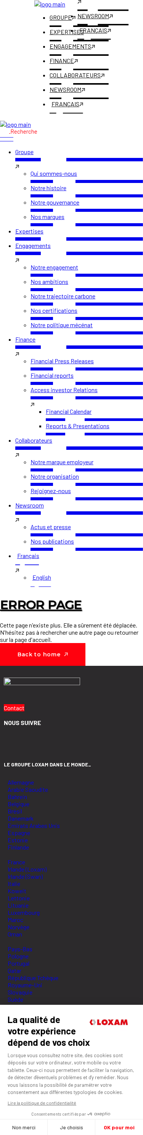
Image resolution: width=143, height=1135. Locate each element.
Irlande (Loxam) (27, 869)
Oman (15, 934)
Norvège (18, 926)
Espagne (19, 832)
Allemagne (21, 782)
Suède (15, 999)
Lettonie (19, 898)
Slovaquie (20, 992)
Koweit (17, 890)
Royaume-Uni (25, 984)
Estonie (18, 839)
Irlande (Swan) (25, 876)
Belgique (18, 803)
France (16, 861)
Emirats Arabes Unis (34, 825)
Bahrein (17, 796)
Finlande (18, 847)
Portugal (18, 963)
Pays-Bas (20, 948)
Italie (14, 883)
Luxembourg (24, 912)
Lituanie (18, 905)
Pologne (18, 956)
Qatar (14, 970)
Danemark (21, 818)
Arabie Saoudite (28, 789)
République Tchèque (33, 977)
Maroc (15, 919)
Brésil (15, 811)
